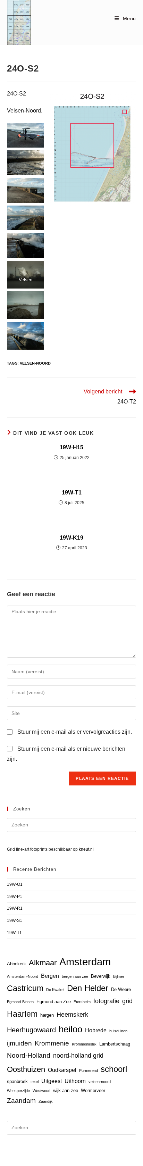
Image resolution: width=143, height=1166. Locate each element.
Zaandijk (46, 1101)
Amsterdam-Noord (22, 976)
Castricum (25, 988)
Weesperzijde (18, 1091)
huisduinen (118, 1031)
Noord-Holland (28, 1055)
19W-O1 (15, 884)
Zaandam (21, 1100)
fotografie (106, 1001)
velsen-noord (35, 363)
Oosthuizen (26, 1069)
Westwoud (41, 1091)
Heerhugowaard (31, 1030)
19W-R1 (15, 908)
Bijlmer (118, 976)
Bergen (50, 976)
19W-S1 (14, 920)
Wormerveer (93, 1090)
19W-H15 (71, 447)
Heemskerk (72, 1014)
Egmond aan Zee (53, 1001)
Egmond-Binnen (20, 1002)
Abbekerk (16, 963)
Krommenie (52, 1043)
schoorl (114, 1069)
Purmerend (88, 1070)
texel (35, 1082)
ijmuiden (19, 1043)
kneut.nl (86, 849)
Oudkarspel (62, 1070)
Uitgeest (51, 1081)
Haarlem (22, 1013)
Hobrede (96, 1030)
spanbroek (17, 1081)
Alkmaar (43, 962)
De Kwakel (55, 990)
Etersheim (82, 1002)
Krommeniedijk (84, 1044)
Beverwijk (100, 976)
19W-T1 (72, 492)
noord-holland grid (78, 1055)
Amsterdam (85, 961)
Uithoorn (75, 1081)
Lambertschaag (114, 1044)
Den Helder (87, 988)
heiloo (70, 1029)
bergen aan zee (75, 976)
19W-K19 (71, 538)
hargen (47, 1015)
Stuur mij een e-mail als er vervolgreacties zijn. (74, 732)
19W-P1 (14, 896)
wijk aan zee (65, 1090)
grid (127, 1001)
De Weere (121, 989)
